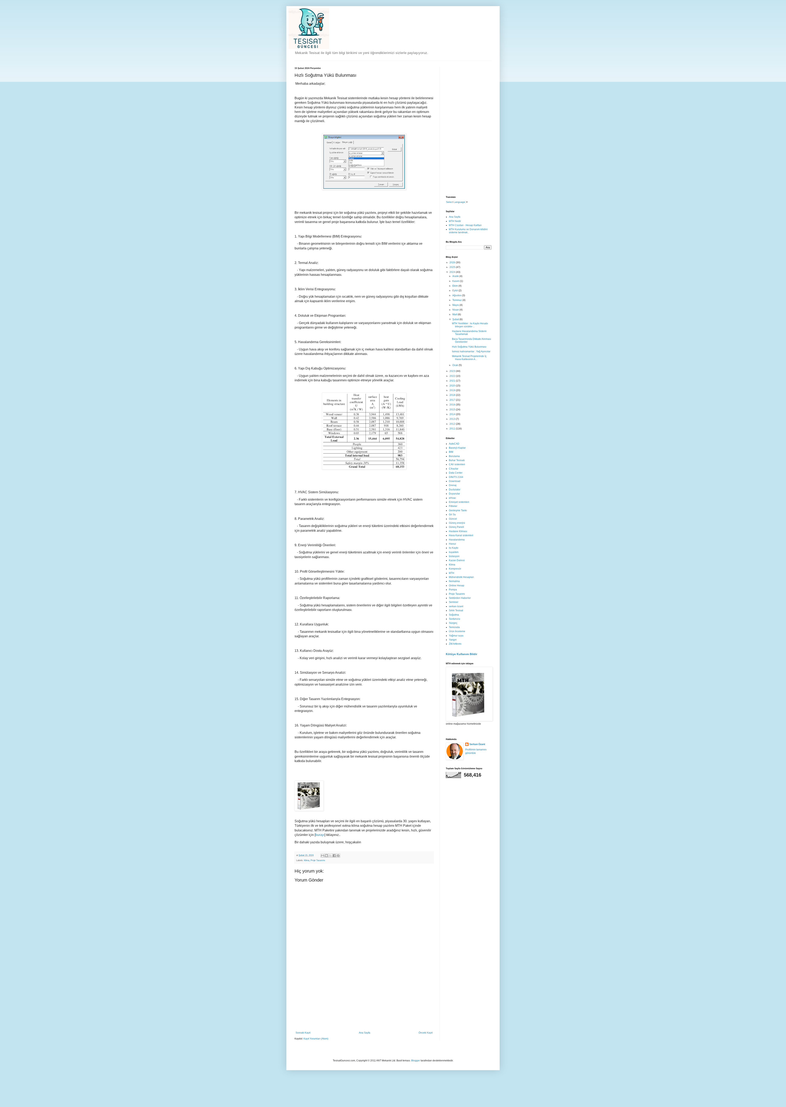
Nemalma (454, 581)
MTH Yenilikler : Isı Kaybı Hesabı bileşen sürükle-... (470, 325)
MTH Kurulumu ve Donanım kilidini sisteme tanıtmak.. (468, 231)
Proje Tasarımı (318, 860)
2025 (452, 267)
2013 (452, 419)
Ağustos (457, 295)
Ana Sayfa (364, 1032)
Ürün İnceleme (457, 631)
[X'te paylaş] (330, 856)
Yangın (453, 639)
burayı (319, 835)
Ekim (455, 285)
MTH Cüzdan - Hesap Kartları (465, 225)
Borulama (454, 456)
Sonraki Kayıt (303, 1032)
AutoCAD (454, 443)
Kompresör (455, 568)
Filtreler (453, 506)
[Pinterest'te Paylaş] (338, 856)
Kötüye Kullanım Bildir (461, 654)
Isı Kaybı (453, 547)
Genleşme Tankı (458, 510)
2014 (452, 414)
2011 (452, 428)
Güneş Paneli (456, 527)
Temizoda (454, 627)
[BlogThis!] (326, 856)
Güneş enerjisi (457, 522)
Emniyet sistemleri (459, 502)
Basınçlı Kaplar (457, 447)
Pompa (453, 589)
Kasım (456, 281)
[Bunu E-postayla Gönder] (323, 856)
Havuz (452, 543)
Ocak (455, 365)
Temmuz (457, 300)
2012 (452, 423)
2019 (452, 390)
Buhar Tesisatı (457, 460)
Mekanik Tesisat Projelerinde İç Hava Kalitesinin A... (469, 357)
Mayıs (456, 305)
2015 (452, 409)
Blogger (415, 1060)
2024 (452, 272)
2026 (452, 262)
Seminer (453, 602)
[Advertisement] (364, 1000)
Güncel (453, 518)
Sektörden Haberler (460, 598)
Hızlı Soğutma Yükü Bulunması (469, 346)
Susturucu (454, 618)
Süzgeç (453, 623)
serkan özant (456, 606)
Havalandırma (457, 539)
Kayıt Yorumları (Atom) (316, 1038)
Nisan (456, 309)
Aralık (455, 276)
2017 (452, 400)
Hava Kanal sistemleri (461, 535)
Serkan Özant (477, 744)
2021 (452, 380)
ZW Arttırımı (455, 643)
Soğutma (454, 614)
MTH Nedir (455, 221)
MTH (451, 573)
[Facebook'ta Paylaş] (334, 856)
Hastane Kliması (458, 531)
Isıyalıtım (453, 552)
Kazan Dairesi (457, 560)
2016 (452, 404)
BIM (451, 451)
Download (454, 481)
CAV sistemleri (457, 464)
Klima (306, 860)
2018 (452, 395)
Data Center (455, 472)
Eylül (455, 290)
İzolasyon (454, 556)
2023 (452, 371)
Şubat (456, 319)
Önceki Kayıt (426, 1032)
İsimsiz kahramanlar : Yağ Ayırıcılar (471, 351)
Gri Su (452, 514)
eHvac (452, 498)
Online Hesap (456, 585)
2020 (452, 385)
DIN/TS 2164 (456, 477)
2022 (452, 376)
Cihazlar (453, 468)
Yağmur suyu (456, 635)
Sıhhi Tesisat (456, 610)
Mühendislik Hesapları (461, 577)
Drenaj (452, 485)
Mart (455, 314)
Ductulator (454, 489)
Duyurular (454, 493)
